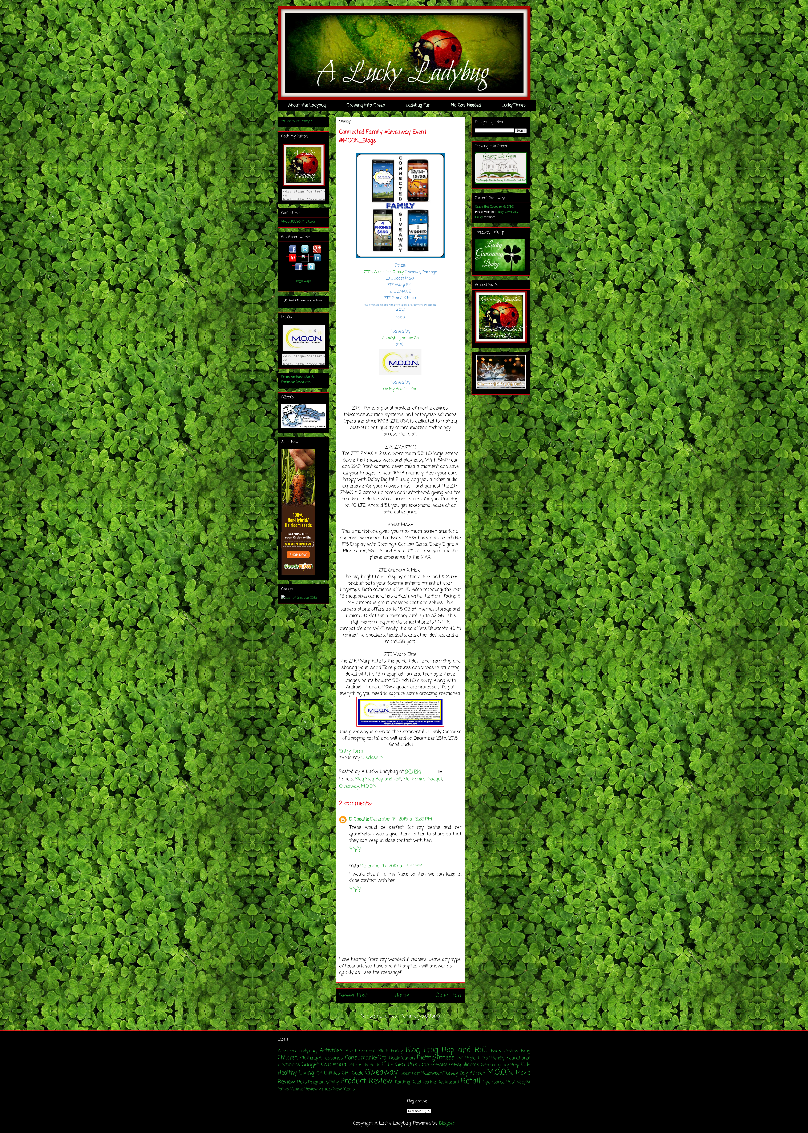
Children (288, 1058)
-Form (357, 751)
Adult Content (361, 1050)
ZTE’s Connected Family (384, 272)
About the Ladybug (307, 105)
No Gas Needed (466, 105)
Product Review (366, 1081)
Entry (345, 751)
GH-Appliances (464, 1064)
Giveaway (349, 786)
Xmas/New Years (337, 1089)
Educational (518, 1058)
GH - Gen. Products (405, 1064)
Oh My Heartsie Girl (400, 389)
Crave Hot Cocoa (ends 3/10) (494, 206)
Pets (302, 1082)
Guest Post (410, 1073)
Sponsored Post (499, 1082)
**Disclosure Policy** (296, 121)
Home (402, 995)
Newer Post (353, 995)
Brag (525, 1051)
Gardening (333, 1064)
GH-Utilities (328, 1073)
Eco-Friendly (493, 1058)
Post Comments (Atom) (414, 1016)
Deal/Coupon (402, 1058)
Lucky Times (513, 105)
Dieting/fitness (435, 1058)
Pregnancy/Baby (323, 1082)
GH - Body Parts (364, 1065)
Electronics (414, 779)
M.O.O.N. (369, 786)
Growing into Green (366, 105)
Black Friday (391, 1051)
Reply (355, 848)
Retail (470, 1081)
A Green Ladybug (297, 1050)
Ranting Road (408, 1082)
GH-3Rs (439, 1064)
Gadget (435, 779)
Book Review (504, 1050)
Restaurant (448, 1082)
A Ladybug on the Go (400, 338)
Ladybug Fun (418, 105)
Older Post (448, 995)
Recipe (429, 1082)
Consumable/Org (366, 1058)
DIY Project (468, 1058)
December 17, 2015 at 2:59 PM (391, 866)
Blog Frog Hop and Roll (378, 779)
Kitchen (477, 1073)
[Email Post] (439, 771)
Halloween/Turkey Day (444, 1073)
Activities (331, 1050)
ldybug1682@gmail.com (298, 221)
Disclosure (372, 757)
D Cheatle (359, 819)
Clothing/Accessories (321, 1058)
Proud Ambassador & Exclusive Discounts (297, 380)
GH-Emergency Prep (500, 1065)
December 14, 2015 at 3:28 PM (401, 819)
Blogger (446, 1123)
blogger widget (303, 281)
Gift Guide (352, 1073)
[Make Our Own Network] (400, 375)
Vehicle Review (304, 1089)
